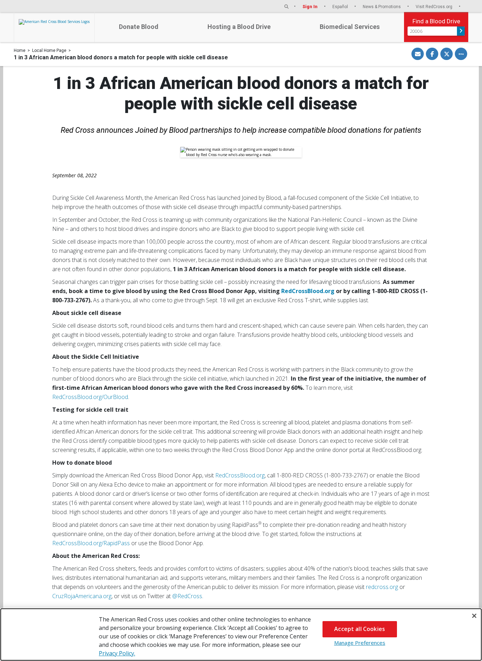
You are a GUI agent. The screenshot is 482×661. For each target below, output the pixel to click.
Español (340, 6)
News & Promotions (382, 6)
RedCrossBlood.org (240, 475)
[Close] (474, 616)
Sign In (310, 6)
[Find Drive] (461, 31)
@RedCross (187, 596)
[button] (286, 7)
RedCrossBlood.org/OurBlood (90, 397)
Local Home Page (49, 50)
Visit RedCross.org (434, 6)
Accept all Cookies (359, 629)
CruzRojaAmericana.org (82, 596)
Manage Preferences (359, 642)
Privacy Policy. (117, 653)
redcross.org (382, 587)
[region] (241, 634)
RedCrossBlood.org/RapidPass (91, 543)
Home (19, 50)
